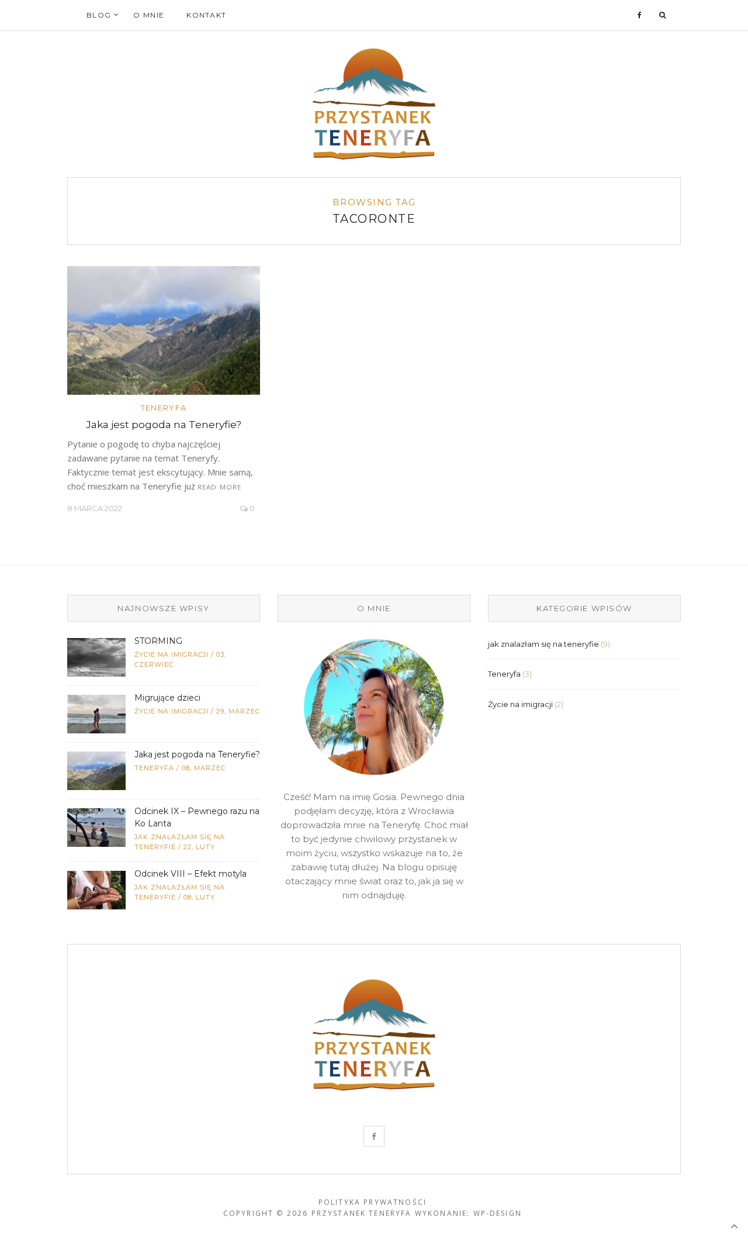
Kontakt (206, 15)
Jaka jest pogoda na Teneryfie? (163, 424)
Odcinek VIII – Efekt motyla (190, 873)
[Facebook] (640, 15)
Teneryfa (163, 407)
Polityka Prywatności (372, 1202)
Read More (219, 486)
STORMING (158, 641)
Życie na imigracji (171, 654)
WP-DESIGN (497, 1213)
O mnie (148, 15)
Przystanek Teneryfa (361, 1213)
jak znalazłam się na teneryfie (543, 644)
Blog (98, 15)
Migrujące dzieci (167, 697)
